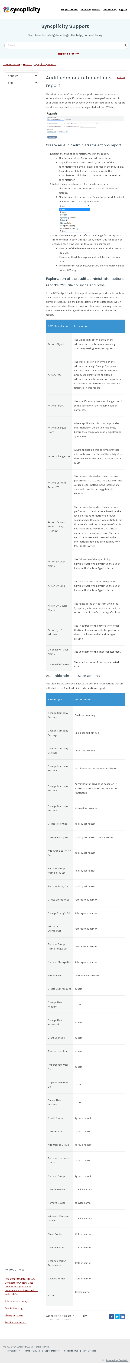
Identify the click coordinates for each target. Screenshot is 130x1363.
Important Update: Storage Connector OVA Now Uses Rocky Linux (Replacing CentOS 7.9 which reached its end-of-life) (21, 1286)
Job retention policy (16, 1301)
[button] (84, 1316)
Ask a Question (89, 1351)
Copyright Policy (52, 1351)
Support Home (69, 9)
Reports (27, 64)
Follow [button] (121, 77)
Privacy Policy (13, 1351)
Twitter (117, 1316)
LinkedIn (122, 1316)
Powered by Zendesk (117, 1360)
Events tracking (14, 1308)
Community (110, 9)
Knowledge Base (90, 9)
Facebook (111, 1316)
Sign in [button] (123, 9)
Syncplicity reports (45, 64)
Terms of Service (32, 1351)
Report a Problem (68, 53)
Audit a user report (15, 1322)
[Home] (21, 9)
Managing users (14, 1315)
